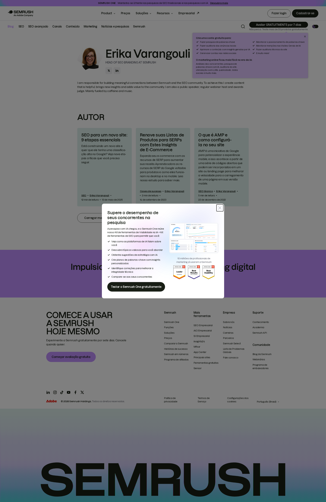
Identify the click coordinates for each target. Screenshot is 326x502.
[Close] (219, 207)
